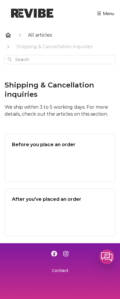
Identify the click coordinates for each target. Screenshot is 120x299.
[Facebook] (54, 254)
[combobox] (60, 59)
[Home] (8, 35)
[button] (107, 257)
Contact (60, 270)
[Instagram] (65, 254)
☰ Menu (105, 13)
